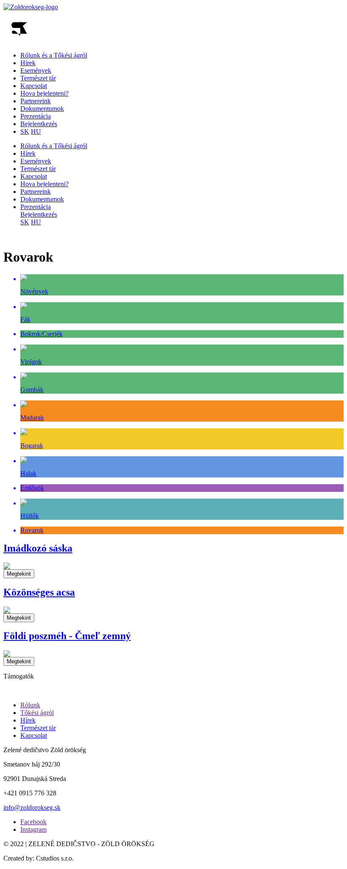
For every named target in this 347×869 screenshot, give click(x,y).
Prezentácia (35, 116)
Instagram (33, 829)
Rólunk (30, 705)
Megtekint (19, 574)
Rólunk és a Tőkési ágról (53, 55)
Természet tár (38, 78)
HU (36, 131)
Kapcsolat (33, 85)
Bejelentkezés (38, 123)
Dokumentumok (42, 108)
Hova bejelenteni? (44, 93)
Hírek (28, 62)
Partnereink (35, 101)
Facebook (33, 821)
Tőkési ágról (37, 712)
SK (24, 131)
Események (35, 70)
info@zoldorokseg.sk (32, 807)
